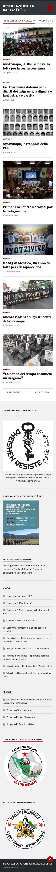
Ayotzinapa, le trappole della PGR (25, 146)
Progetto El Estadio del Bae (20, 724)
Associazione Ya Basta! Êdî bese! (18, 8)
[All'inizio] (50, 859)
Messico (7, 59)
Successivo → (43, 392)
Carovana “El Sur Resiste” (19, 603)
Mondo (7, 82)
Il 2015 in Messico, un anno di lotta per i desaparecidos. (26, 265)
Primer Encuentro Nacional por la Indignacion (28, 209)
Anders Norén (18, 868)
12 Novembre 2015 (12, 325)
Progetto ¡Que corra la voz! (20, 710)
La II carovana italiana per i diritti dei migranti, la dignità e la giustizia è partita (27, 91)
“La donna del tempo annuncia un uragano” (27, 376)
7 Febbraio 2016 (10, 215)
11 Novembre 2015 (12, 382)
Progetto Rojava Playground (21, 717)
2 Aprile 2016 (9, 99)
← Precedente (13, 392)
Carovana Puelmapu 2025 (19, 595)
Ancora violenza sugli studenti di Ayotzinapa (27, 319)
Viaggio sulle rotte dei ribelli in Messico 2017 (29, 665)
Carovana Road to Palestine (20, 620)
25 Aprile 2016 (10, 72)
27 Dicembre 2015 (11, 271)
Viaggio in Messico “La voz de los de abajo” (28, 648)
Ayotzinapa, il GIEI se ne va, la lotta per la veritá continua (26, 66)
